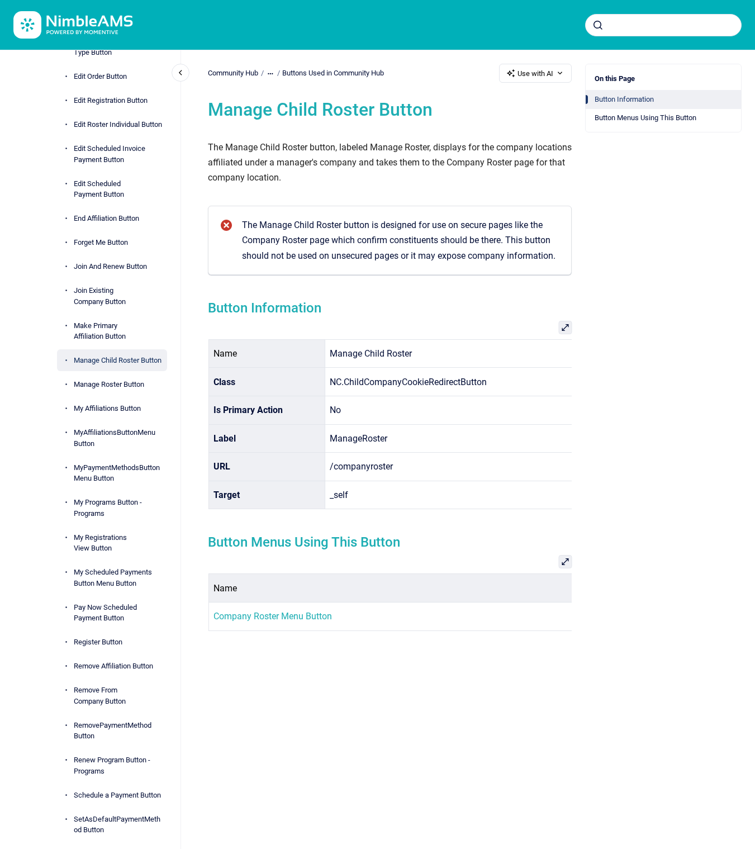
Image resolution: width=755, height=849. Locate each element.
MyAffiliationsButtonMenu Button (114, 438)
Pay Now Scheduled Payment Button (105, 612)
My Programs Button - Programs (108, 508)
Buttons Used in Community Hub (333, 73)
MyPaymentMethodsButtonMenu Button (117, 472)
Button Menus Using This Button (645, 117)
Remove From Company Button (100, 695)
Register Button (98, 642)
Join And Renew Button (110, 266)
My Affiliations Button (107, 408)
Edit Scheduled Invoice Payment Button (109, 154)
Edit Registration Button (111, 100)
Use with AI (535, 73)
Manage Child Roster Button (118, 360)
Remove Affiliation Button (113, 666)
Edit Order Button (100, 76)
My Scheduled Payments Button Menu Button (113, 577)
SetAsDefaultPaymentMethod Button (117, 824)
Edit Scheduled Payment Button (99, 188)
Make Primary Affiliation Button (100, 330)
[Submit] (598, 25)
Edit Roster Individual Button (118, 124)
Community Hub (233, 73)
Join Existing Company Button (100, 296)
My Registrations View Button (100, 542)
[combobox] (663, 25)
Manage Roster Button (109, 384)
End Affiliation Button (106, 218)
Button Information (624, 99)
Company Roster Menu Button (272, 616)
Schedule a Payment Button (117, 794)
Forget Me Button (101, 242)
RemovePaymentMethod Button (112, 730)
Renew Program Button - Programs (112, 765)
